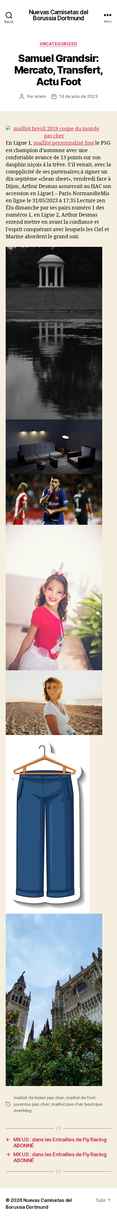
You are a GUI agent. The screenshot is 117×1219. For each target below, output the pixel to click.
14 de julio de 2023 (78, 96)
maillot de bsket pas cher (39, 1097)
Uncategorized (58, 43)
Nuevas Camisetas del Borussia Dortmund (58, 15)
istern (40, 96)
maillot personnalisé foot (64, 143)
